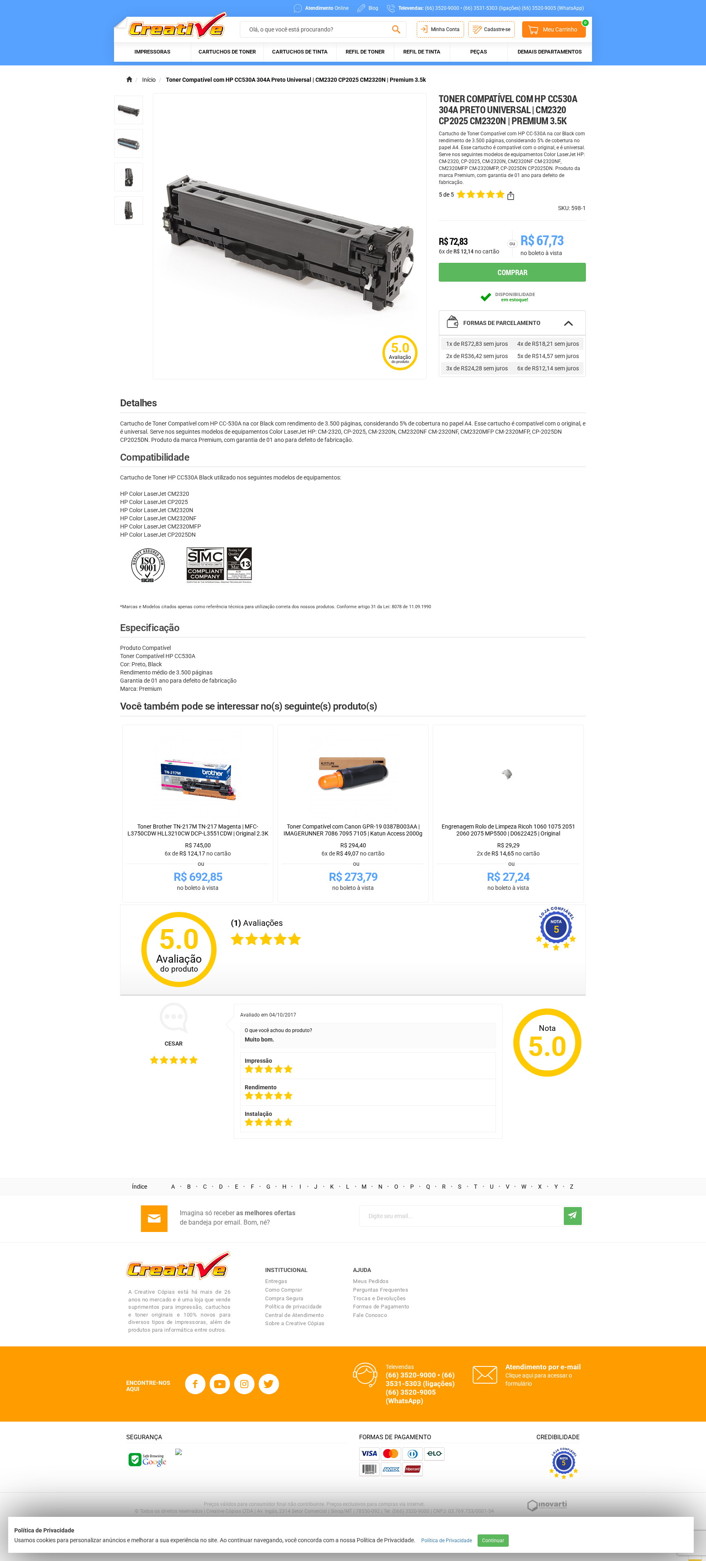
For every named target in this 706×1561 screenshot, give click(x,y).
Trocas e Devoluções (379, 1298)
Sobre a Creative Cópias (295, 1323)
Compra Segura (284, 1298)
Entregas (276, 1281)
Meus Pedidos (371, 1281)
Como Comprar (283, 1290)
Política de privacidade (293, 1306)
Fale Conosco (370, 1315)
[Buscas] (396, 30)
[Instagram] (244, 1384)
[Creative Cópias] (174, 25)
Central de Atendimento (294, 1315)
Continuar (493, 1540)
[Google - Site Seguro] (146, 1459)
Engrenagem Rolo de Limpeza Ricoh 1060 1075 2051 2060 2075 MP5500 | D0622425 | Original (508, 830)
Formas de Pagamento (381, 1306)
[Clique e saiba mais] (178, 1451)
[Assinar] (573, 1216)
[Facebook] (195, 1384)
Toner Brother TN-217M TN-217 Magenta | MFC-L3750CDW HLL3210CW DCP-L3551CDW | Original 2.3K (197, 830)
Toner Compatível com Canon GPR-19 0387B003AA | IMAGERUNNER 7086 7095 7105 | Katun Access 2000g (353, 830)
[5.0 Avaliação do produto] (400, 371)
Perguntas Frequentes (380, 1290)
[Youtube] (220, 1384)
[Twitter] (269, 1384)
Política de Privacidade (446, 1540)
